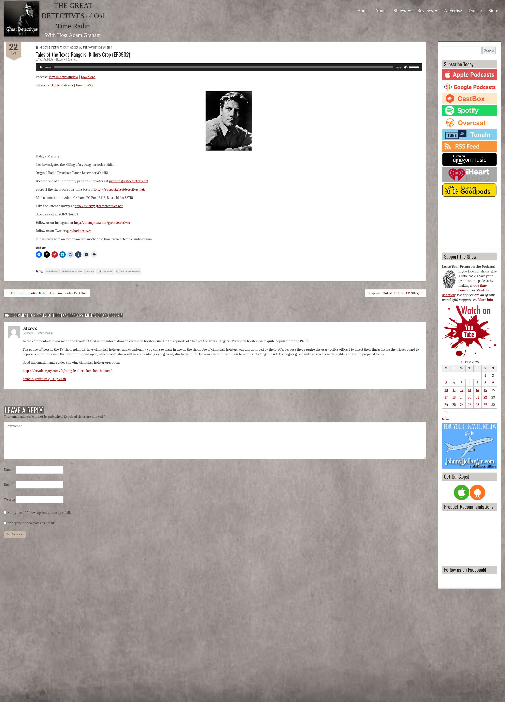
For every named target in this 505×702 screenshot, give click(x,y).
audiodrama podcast (72, 271)
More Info (485, 300)
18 (454, 397)
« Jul (445, 418)
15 (485, 390)
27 (469, 405)
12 (461, 390)
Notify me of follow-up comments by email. (39, 513)
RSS (90, 85)
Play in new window (63, 77)
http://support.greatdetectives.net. (119, 189)
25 (454, 405)
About (381, 10)
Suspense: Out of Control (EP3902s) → (395, 293)
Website (9, 499)
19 (461, 397)
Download (88, 77)
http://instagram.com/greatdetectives (102, 223)
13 (469, 390)
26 (461, 405)
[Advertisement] (469, 224)
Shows (400, 10)
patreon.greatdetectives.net (128, 181)
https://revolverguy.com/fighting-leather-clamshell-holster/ (67, 371)
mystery (90, 271)
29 (485, 405)
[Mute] (406, 67)
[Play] (41, 67)
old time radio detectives (128, 271)
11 (454, 390)
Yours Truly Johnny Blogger (50, 59)
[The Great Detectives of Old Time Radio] (21, 19)
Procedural (76, 47)
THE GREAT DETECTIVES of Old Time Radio (73, 16)
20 (469, 397)
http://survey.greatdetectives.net (99, 206)
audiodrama (52, 271)
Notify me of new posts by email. (31, 523)
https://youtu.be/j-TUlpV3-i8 (44, 379)
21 (477, 397)
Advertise (453, 10)
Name (9, 470)
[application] (229, 67)
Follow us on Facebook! (465, 569)
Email (80, 85)
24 (446, 405)
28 (477, 405)
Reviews (425, 10)
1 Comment (71, 59)
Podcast (64, 47)
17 (446, 397)
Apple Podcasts (62, 85)
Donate (475, 10)
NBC (42, 47)
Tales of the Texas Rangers (97, 47)
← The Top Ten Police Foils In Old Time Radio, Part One (47, 293)
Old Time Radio (105, 271)
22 (485, 397)
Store (493, 10)
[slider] (414, 66)
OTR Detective (52, 47)
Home (362, 10)
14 (477, 390)
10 (446, 390)
